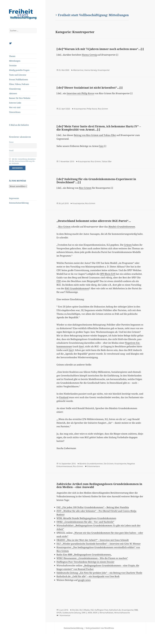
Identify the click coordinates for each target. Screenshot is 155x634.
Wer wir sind (14, 107)
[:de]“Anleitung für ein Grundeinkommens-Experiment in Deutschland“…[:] (96, 180)
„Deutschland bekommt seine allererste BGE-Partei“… (94, 221)
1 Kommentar (64, 615)
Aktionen (13, 93)
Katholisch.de (115, 610)
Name (11, 142)
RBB (136, 610)
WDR (90, 612)
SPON (59, 612)
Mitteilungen (14, 61)
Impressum (14, 198)
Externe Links (15, 103)
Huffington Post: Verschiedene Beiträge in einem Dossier (85, 561)
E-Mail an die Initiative (19, 125)
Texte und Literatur (17, 75)
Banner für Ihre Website (19, 98)
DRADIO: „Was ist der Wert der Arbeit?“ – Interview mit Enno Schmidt (93, 540)
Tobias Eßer (107, 161)
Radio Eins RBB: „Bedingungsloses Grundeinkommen (84, 554)
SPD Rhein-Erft (107, 273)
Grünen (128, 244)
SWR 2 (84, 612)
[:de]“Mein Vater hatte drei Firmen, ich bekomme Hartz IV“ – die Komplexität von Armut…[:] (99, 127)
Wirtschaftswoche (122, 612)
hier (101, 146)
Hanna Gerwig (89, 54)
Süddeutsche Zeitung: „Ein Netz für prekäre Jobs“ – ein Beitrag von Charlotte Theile (99, 572)
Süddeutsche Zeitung (71, 612)
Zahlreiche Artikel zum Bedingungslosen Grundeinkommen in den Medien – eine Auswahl (99, 485)
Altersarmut (78, 70)
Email (11, 150)
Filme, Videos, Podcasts (19, 84)
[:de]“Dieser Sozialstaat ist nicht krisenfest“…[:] (90, 87)
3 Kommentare (93, 466)
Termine (13, 65)
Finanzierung (15, 89)
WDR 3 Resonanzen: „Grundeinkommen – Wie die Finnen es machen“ (92, 558)
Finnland (63, 397)
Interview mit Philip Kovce (80, 93)
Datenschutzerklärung (19, 203)
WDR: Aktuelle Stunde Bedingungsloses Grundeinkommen (86, 518)
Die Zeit (75, 610)
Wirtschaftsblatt (106, 612)
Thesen (12, 56)
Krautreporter (104, 70)
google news (84, 580)
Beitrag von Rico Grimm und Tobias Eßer (95, 135)
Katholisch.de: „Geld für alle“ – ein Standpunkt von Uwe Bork (88, 576)
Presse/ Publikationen (18, 79)
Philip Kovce (92, 108)
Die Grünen (109, 463)
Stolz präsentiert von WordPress (100, 628)
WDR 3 (96, 612)
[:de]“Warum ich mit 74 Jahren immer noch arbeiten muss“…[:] (100, 49)
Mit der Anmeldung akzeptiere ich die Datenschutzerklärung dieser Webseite (22, 161)
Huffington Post (101, 610)
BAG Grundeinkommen (77, 288)
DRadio (86, 610)
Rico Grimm (103, 108)
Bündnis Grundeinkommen (121, 226)
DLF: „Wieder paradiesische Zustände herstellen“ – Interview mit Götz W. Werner (99, 543)
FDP (58, 281)
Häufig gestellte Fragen (19, 70)
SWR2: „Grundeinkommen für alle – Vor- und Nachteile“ (85, 521)
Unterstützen (14, 112)
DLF (80, 610)
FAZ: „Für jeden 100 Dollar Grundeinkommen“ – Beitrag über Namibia (93, 507)
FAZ (92, 610)
